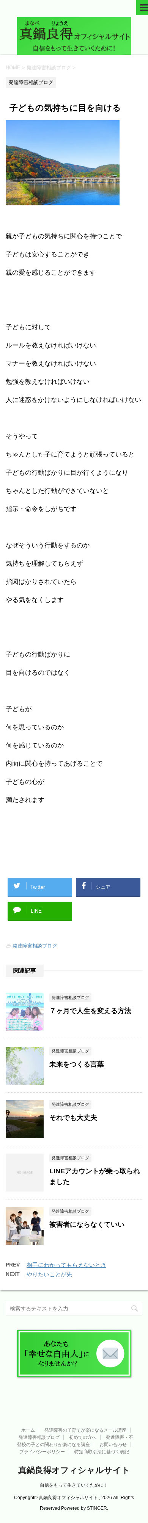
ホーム (28, 1430)
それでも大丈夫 (73, 1117)
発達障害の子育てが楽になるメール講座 (85, 1430)
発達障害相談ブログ (35, 946)
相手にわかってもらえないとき (66, 1265)
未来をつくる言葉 (76, 1064)
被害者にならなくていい (86, 1224)
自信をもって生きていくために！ (74, 1485)
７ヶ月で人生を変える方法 (90, 1011)
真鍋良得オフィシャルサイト (74, 1470)
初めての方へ (82, 1437)
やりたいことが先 (49, 1274)
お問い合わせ (113, 1444)
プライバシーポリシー (42, 1451)
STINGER (97, 1508)
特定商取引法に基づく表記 (101, 1451)
